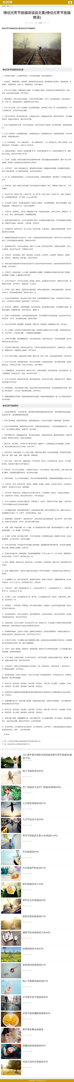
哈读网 (3, 6)
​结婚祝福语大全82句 (33, 948)
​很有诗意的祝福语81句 (34, 916)
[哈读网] (7, 4)
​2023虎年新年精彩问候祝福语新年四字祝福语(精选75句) (24, 741)
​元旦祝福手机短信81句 (34, 868)
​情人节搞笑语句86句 (33, 771)
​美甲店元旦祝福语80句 (34, 900)
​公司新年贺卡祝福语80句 (35, 997)
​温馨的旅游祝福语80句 (34, 1045)
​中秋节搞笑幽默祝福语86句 (36, 1013)
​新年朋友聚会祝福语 (33, 1029)
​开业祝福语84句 (31, 852)
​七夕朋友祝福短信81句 (34, 803)
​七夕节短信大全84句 (33, 819)
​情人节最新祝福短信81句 (35, 981)
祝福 (8, 6)
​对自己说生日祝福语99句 (35, 1061)
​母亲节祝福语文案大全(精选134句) (40, 835)
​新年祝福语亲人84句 (33, 884)
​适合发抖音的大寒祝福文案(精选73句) (18, 744)
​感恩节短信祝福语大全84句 (36, 932)
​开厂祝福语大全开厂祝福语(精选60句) (42, 787)
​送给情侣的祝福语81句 (34, 965)
